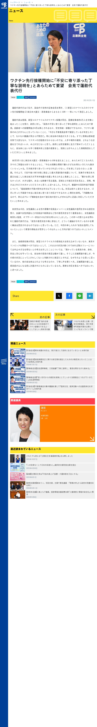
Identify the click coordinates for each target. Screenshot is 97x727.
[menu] (4, 361)
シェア (69, 296)
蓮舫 (26, 97)
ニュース (27, 2)
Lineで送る (80, 296)
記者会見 (33, 97)
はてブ (90, 296)
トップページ (15, 2)
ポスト (59, 296)
